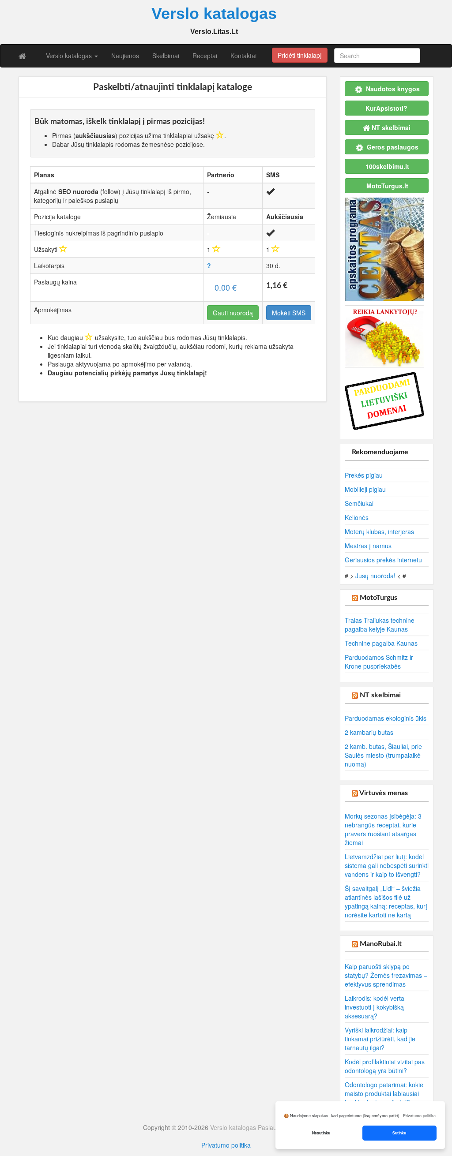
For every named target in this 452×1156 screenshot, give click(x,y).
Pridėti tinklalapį (300, 55)
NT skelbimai (380, 695)
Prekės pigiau (364, 475)
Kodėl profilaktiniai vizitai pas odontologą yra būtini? (385, 1066)
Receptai (204, 55)
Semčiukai (359, 503)
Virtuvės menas (383, 793)
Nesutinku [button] (321, 1133)
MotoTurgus (378, 597)
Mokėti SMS (288, 312)
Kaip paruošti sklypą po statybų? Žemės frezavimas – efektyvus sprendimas (386, 975)
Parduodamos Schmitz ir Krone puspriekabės (379, 661)
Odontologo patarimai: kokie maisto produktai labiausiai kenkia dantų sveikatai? (384, 1093)
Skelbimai (165, 55)
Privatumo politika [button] (419, 1116)
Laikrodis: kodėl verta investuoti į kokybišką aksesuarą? (374, 1007)
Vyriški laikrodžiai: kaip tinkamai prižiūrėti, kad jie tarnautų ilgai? (380, 1038)
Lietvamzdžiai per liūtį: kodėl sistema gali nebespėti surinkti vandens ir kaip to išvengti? (387, 865)
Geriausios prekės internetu (383, 559)
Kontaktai (243, 55)
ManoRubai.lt (381, 943)
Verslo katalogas (70, 55)
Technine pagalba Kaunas (381, 643)
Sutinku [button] (399, 1133)
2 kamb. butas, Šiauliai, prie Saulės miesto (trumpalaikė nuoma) (383, 755)
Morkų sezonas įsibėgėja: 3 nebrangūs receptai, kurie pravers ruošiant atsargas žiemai (383, 829)
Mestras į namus (368, 545)
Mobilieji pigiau (365, 489)
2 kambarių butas (369, 732)
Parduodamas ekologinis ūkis (385, 718)
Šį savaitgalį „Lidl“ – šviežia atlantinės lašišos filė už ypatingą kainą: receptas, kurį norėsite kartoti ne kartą (386, 901)
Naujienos (125, 55)
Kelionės (357, 517)
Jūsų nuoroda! (375, 575)
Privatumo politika (226, 1145)
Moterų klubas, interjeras (379, 531)
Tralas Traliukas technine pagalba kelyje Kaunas (379, 624)
